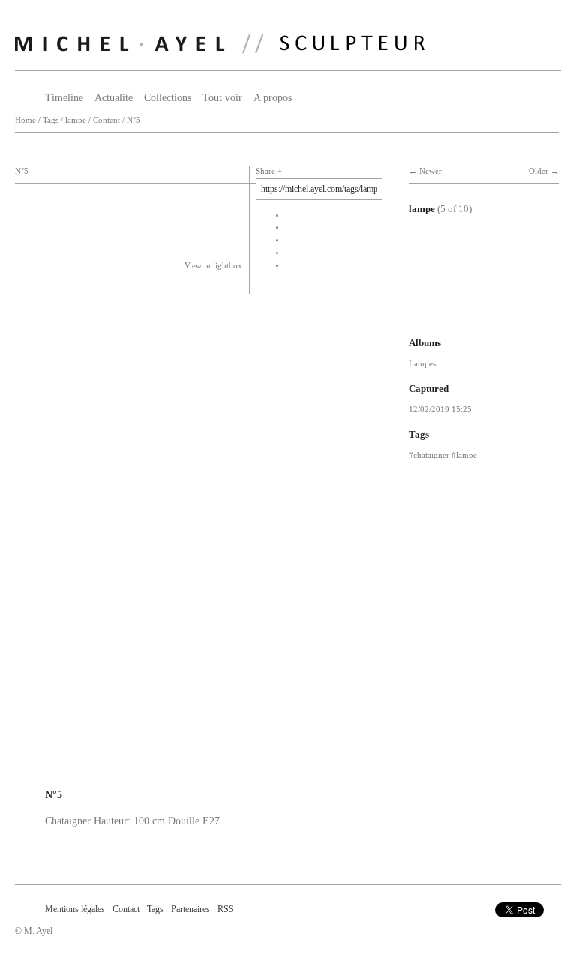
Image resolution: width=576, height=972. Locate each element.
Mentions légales (75, 909)
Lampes (422, 363)
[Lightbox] (199, 775)
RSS (226, 909)
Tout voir (222, 97)
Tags (50, 120)
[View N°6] (461, 313)
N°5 (133, 120)
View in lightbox (213, 266)
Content (106, 120)
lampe (75, 120)
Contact (126, 909)
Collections (167, 97)
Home (25, 120)
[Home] (219, 44)
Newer (430, 171)
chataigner (431, 454)
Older (538, 171)
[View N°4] (461, 263)
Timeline (64, 97)
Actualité (113, 97)
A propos (273, 97)
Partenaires (190, 909)
